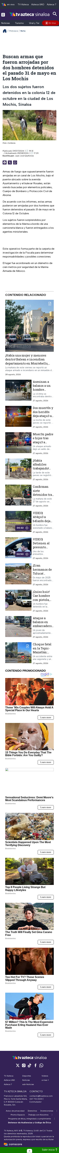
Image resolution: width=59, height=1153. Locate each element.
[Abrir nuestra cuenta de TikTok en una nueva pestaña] (29, 1065)
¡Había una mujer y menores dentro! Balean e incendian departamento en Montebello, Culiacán (26, 361)
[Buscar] (55, 14)
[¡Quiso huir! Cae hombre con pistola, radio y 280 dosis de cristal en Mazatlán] (18, 601)
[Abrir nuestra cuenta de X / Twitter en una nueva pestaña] (18, 1065)
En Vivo (52, 23)
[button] (29, 1151)
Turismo (19, 23)
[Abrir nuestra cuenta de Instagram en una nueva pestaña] (24, 1065)
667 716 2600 (36, 1099)
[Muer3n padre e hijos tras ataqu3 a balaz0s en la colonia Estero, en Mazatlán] (18, 443)
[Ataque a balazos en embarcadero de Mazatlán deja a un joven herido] (18, 627)
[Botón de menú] (3, 15)
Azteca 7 (51, 4)
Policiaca (13, 31)
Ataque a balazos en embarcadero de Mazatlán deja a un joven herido (42, 628)
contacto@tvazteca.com (41, 1096)
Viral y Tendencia (38, 23)
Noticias (5, 23)
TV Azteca (23, 4)
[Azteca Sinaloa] (29, 14)
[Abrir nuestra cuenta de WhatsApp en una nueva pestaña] (41, 1065)
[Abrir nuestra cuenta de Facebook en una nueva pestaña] (35, 1065)
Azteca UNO (37, 4)
